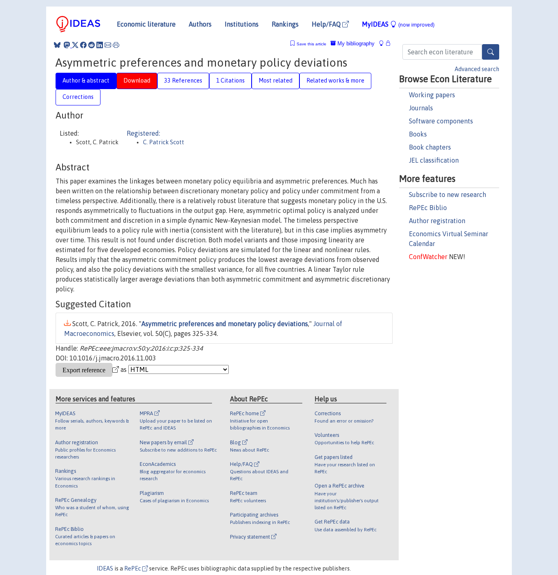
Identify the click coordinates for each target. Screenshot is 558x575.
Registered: (143, 133)
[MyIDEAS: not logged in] (384, 43)
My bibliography (355, 43)
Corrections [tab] (78, 97)
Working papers (432, 94)
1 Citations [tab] (230, 80)
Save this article (311, 44)
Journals (421, 108)
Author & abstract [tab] (85, 80)
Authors (200, 24)
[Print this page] (116, 45)
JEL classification (434, 160)
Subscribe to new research (447, 194)
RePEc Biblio (428, 207)
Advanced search (477, 69)
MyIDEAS (398, 24)
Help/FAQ (327, 24)
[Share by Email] (108, 45)
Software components (441, 121)
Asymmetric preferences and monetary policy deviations (224, 323)
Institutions (242, 24)
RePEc (133, 568)
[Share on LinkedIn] (99, 45)
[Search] (490, 52)
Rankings (285, 24)
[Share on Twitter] (75, 45)
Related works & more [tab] (335, 80)
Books (418, 134)
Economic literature (146, 24)
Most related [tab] (275, 80)
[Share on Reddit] (91, 45)
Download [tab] (136, 80)
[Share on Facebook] (83, 45)
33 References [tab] (183, 80)
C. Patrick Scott (163, 142)
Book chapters (430, 147)
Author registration (437, 220)
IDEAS (105, 568)
